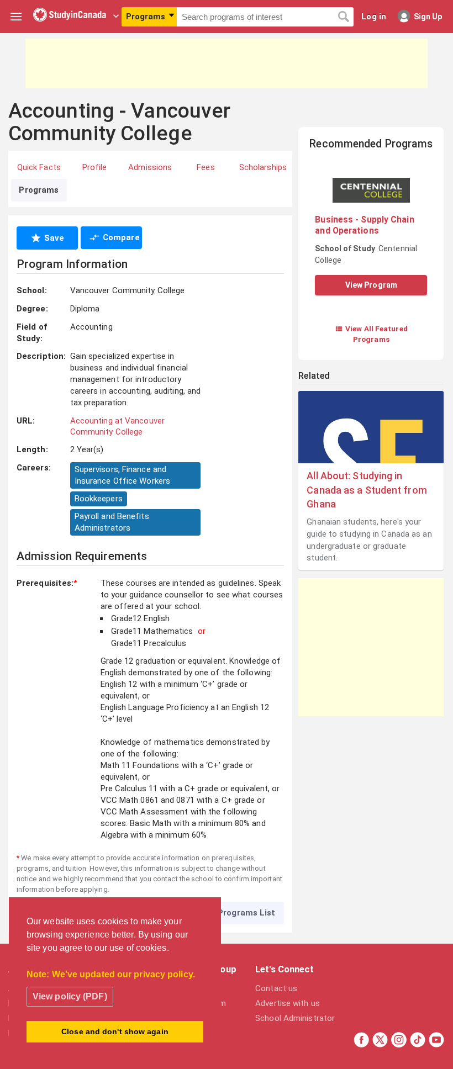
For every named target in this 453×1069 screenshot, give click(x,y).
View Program (371, 285)
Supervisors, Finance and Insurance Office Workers (122, 475)
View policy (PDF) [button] (70, 996)
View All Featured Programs (371, 333)
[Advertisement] (226, 63)
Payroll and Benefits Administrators (112, 522)
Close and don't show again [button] (114, 1031)
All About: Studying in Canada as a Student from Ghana (366, 489)
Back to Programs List (229, 913)
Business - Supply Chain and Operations (364, 225)
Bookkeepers (99, 499)
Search (343, 17)
